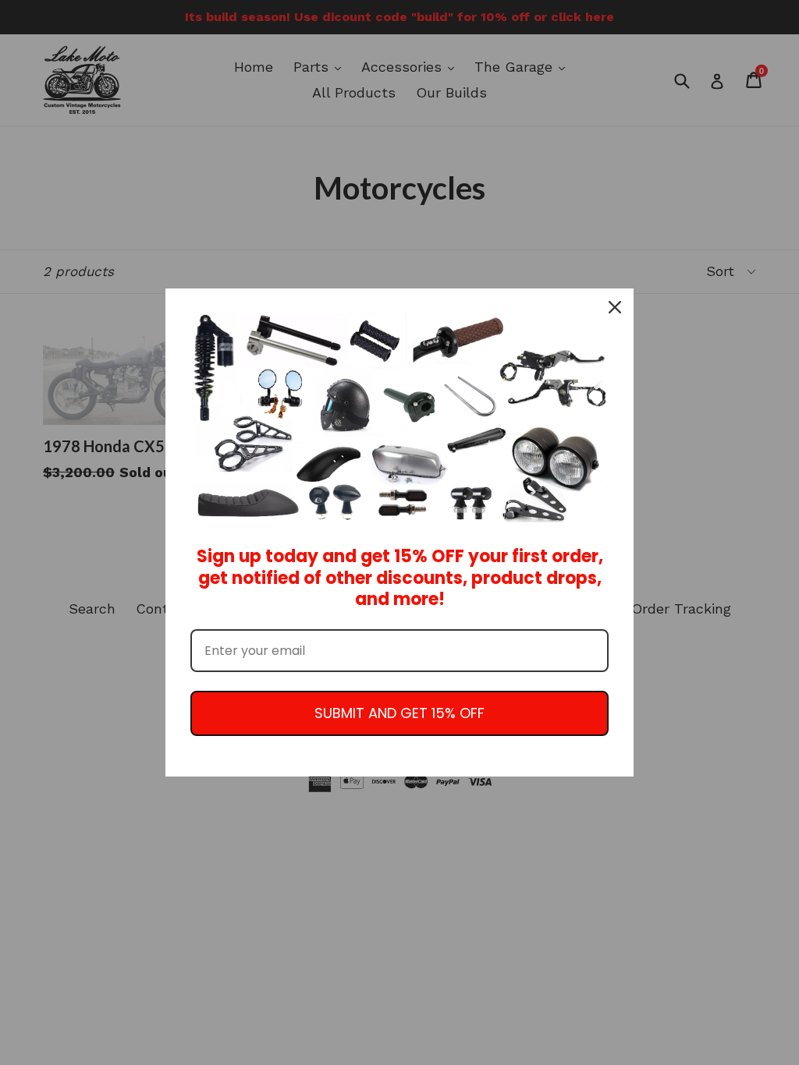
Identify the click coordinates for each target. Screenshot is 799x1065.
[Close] (615, 307)
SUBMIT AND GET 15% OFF (399, 713)
